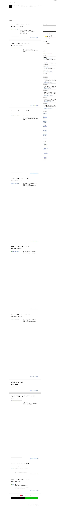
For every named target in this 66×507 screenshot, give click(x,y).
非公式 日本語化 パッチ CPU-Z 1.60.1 (20, 246)
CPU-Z (17, 26)
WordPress (45, 152)
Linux (44, 143)
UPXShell (45, 158)
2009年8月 (45, 131)
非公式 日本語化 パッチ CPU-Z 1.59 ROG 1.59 (23, 396)
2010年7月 (45, 126)
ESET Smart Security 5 (17, 382)
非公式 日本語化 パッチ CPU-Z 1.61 (20, 178)
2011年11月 (45, 121)
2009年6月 (45, 134)
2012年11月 (45, 113)
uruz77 (45, 78)
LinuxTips (45, 144)
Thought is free (36, 505)
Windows (44, 149)
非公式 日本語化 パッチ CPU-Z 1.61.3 (20, 43)
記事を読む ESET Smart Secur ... (34, 390)
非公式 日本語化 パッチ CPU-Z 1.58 (20, 463)
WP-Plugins (46, 153)
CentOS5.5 (46, 148)
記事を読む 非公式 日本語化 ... (34, 37)
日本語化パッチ (21, 26)
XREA (44, 154)
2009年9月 (45, 130)
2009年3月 (45, 138)
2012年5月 (45, 116)
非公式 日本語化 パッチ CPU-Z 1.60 (20, 314)
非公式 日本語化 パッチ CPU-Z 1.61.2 (20, 111)
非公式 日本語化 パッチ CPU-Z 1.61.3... (48, 101)
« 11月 (46, 38)
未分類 (17, 384)
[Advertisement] (33, 13)
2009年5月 (45, 135)
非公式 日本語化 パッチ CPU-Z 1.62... (48, 82)
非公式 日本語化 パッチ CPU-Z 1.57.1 (20, 479)
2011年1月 (44, 125)
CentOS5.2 (46, 145)
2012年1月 (44, 118)
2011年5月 (45, 122)
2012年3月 (45, 117)
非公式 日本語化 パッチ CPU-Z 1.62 (20, 24)
